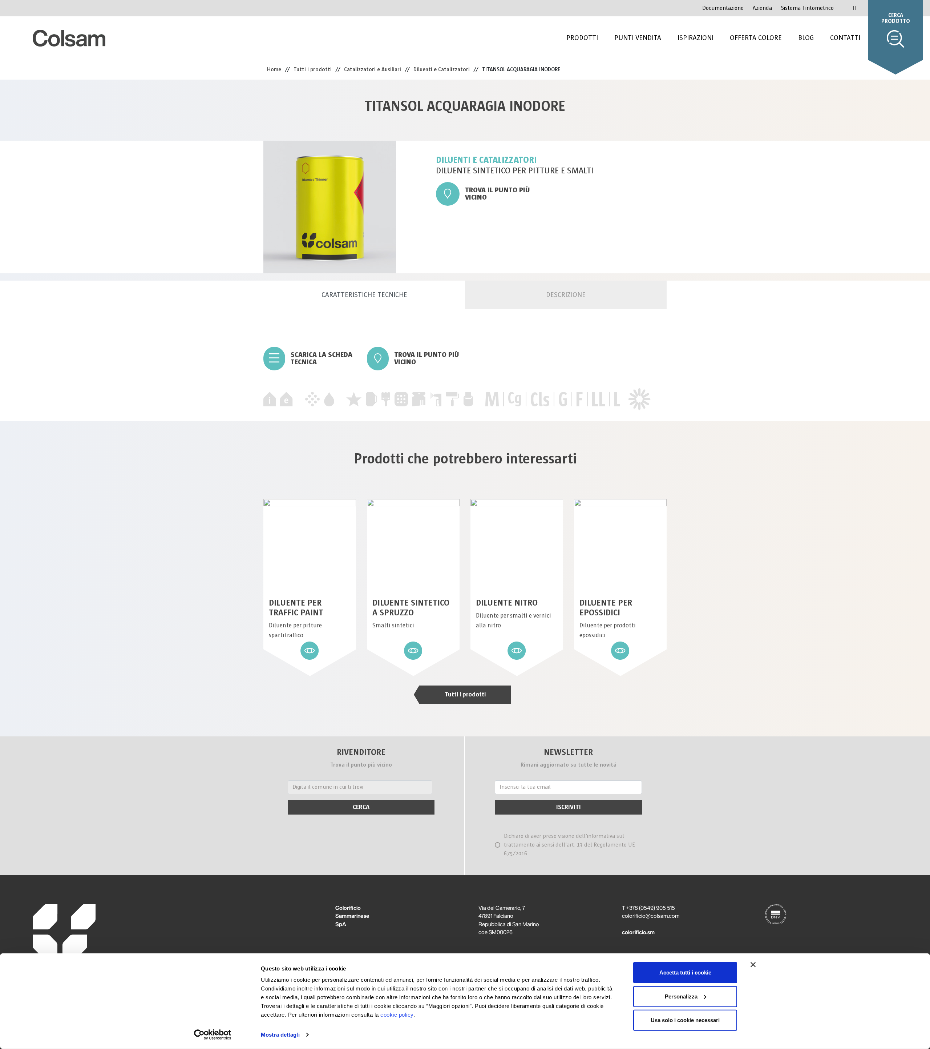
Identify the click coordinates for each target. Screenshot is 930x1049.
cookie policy (396, 1015)
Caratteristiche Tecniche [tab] (364, 294)
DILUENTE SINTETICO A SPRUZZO (410, 608)
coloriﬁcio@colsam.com (651, 916)
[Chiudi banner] (753, 964)
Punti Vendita (637, 37)
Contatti (845, 37)
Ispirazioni (695, 37)
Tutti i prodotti (465, 694)
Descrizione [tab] (566, 294)
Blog (806, 37)
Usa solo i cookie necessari (685, 1020)
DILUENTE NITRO (507, 603)
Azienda (762, 8)
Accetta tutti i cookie (685, 972)
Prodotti (582, 37)
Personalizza (681, 996)
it (855, 8)
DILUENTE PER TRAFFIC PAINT (296, 608)
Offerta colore (756, 37)
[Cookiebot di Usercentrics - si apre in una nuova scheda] (212, 1034)
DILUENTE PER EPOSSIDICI (605, 608)
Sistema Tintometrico (807, 8)
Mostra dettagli (280, 1035)
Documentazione (723, 8)
